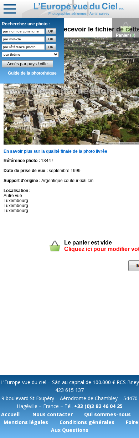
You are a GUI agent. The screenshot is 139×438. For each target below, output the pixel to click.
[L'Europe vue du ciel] (80, 9)
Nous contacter (52, 414)
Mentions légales (26, 422)
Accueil (10, 414)
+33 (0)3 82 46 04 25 (98, 406)
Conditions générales (87, 422)
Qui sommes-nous (107, 414)
